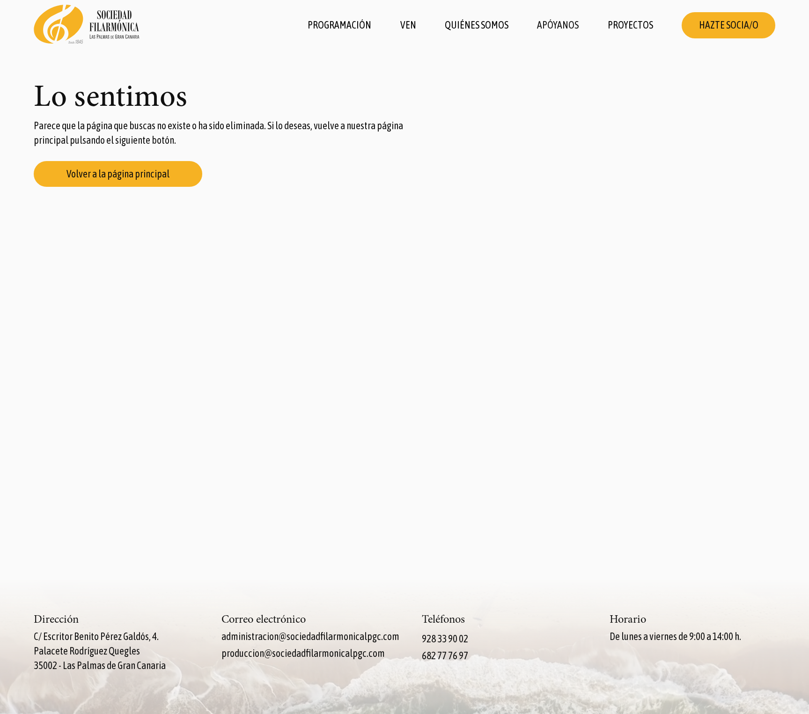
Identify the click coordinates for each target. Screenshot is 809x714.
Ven (408, 25)
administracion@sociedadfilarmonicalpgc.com (310, 636)
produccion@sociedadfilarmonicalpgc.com (303, 653)
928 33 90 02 (445, 639)
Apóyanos (558, 25)
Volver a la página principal (117, 174)
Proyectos (630, 25)
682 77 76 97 (445, 656)
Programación (339, 25)
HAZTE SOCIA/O (728, 25)
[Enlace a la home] (87, 25)
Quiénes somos (476, 25)
